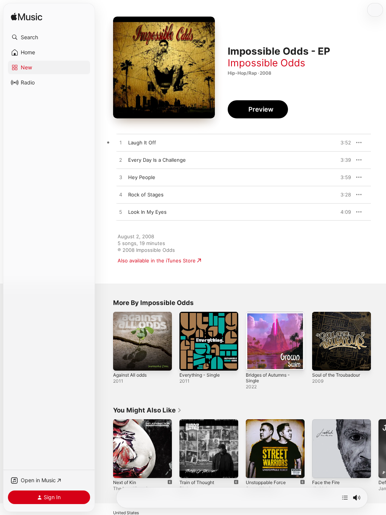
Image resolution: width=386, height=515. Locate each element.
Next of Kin (124, 482)
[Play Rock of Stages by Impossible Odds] (120, 195)
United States (126, 513)
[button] (49, 37)
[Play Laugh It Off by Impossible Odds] (120, 142)
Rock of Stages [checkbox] (146, 195)
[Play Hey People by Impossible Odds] (120, 177)
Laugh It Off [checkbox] (142, 142)
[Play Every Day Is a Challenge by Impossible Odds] (120, 160)
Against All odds (130, 375)
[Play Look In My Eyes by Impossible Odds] (120, 212)
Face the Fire (326, 482)
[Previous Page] (105, 448)
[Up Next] (344, 497)
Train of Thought (196, 482)
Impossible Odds (266, 63)
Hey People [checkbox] (141, 177)
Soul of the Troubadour (336, 375)
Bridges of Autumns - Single (268, 377)
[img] (26, 17)
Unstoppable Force (266, 482)
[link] (147, 410)
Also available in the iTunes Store (157, 261)
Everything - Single (199, 375)
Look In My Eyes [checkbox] (147, 212)
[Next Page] (378, 448)
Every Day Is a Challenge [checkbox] (157, 160)
